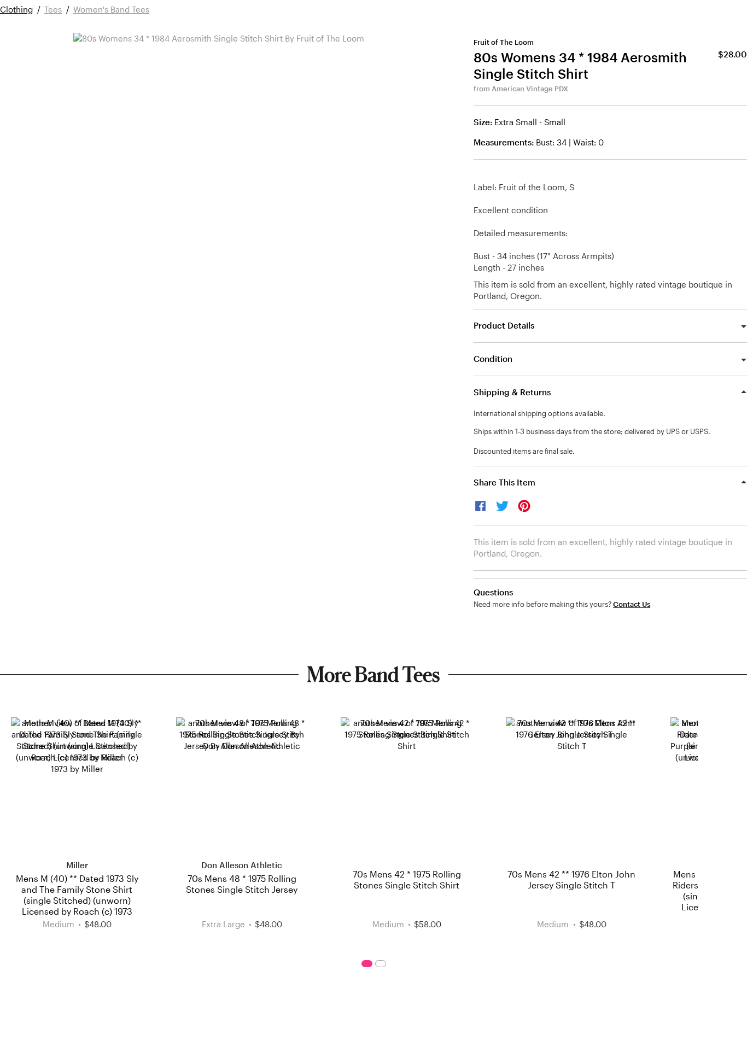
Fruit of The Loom (504, 42)
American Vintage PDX (530, 88)
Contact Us (631, 604)
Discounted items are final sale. (524, 451)
